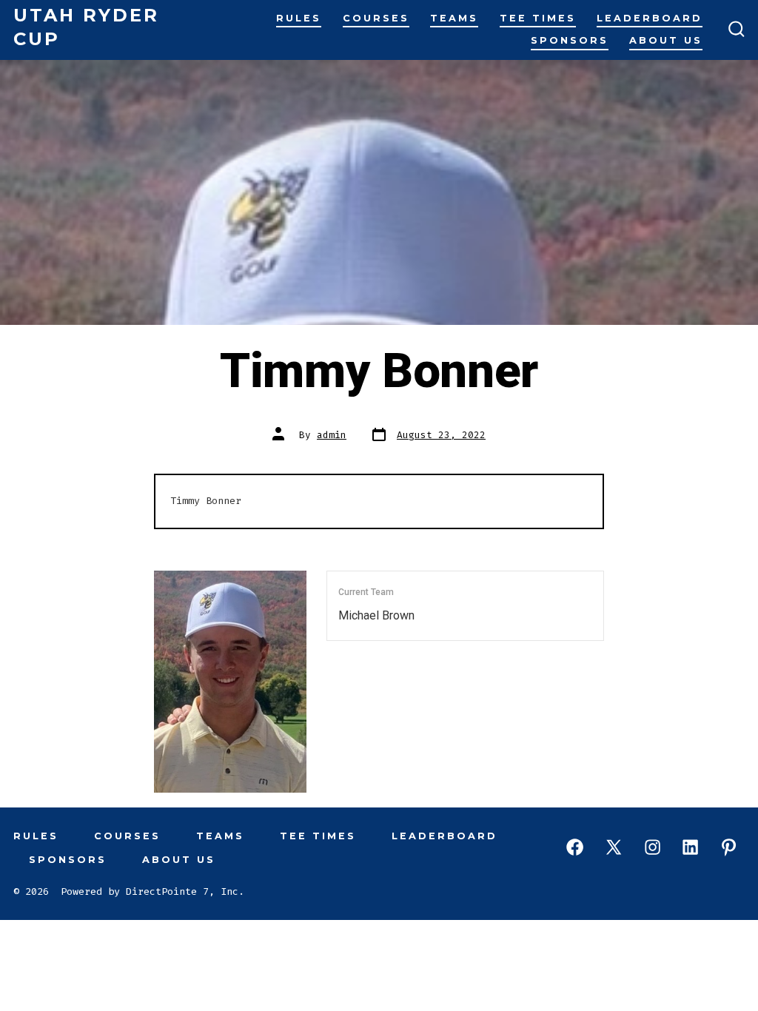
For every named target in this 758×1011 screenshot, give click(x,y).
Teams (454, 18)
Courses (376, 18)
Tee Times (538, 18)
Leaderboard (649, 18)
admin (331, 435)
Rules (298, 18)
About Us (665, 40)
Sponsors (569, 40)
